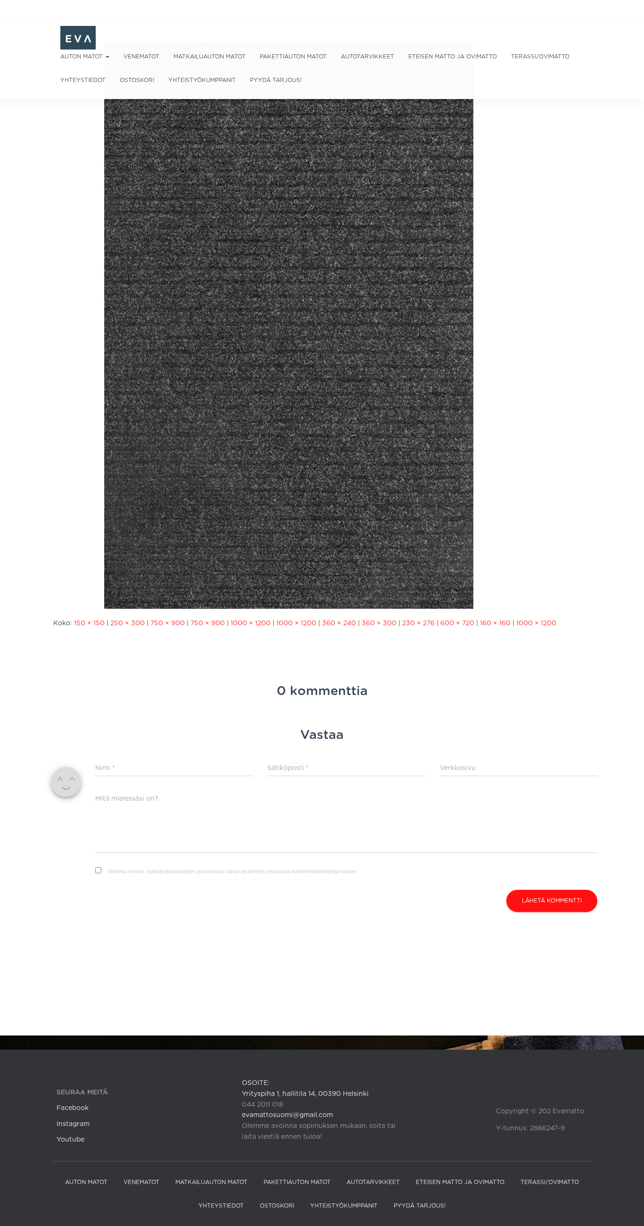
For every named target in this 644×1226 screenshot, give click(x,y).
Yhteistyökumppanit (202, 80)
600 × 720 (457, 623)
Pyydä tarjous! (276, 80)
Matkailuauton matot (209, 56)
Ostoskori (137, 80)
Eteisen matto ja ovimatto (452, 56)
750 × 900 (167, 623)
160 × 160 (495, 623)
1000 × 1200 (251, 623)
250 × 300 (127, 623)
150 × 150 (89, 623)
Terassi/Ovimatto (540, 56)
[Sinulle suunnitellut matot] (78, 38)
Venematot (141, 56)
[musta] (289, 326)
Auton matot (82, 56)
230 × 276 (418, 623)
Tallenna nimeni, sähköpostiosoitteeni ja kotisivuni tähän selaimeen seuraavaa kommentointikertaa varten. (232, 872)
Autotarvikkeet (367, 56)
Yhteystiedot (83, 80)
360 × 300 (379, 623)
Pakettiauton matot (293, 56)
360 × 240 (339, 623)
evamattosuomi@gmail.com (287, 1115)
